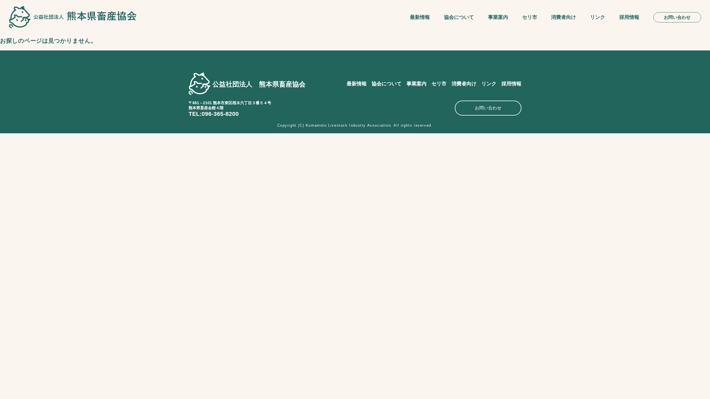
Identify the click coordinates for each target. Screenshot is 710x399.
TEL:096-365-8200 (214, 114)
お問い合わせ (677, 17)
